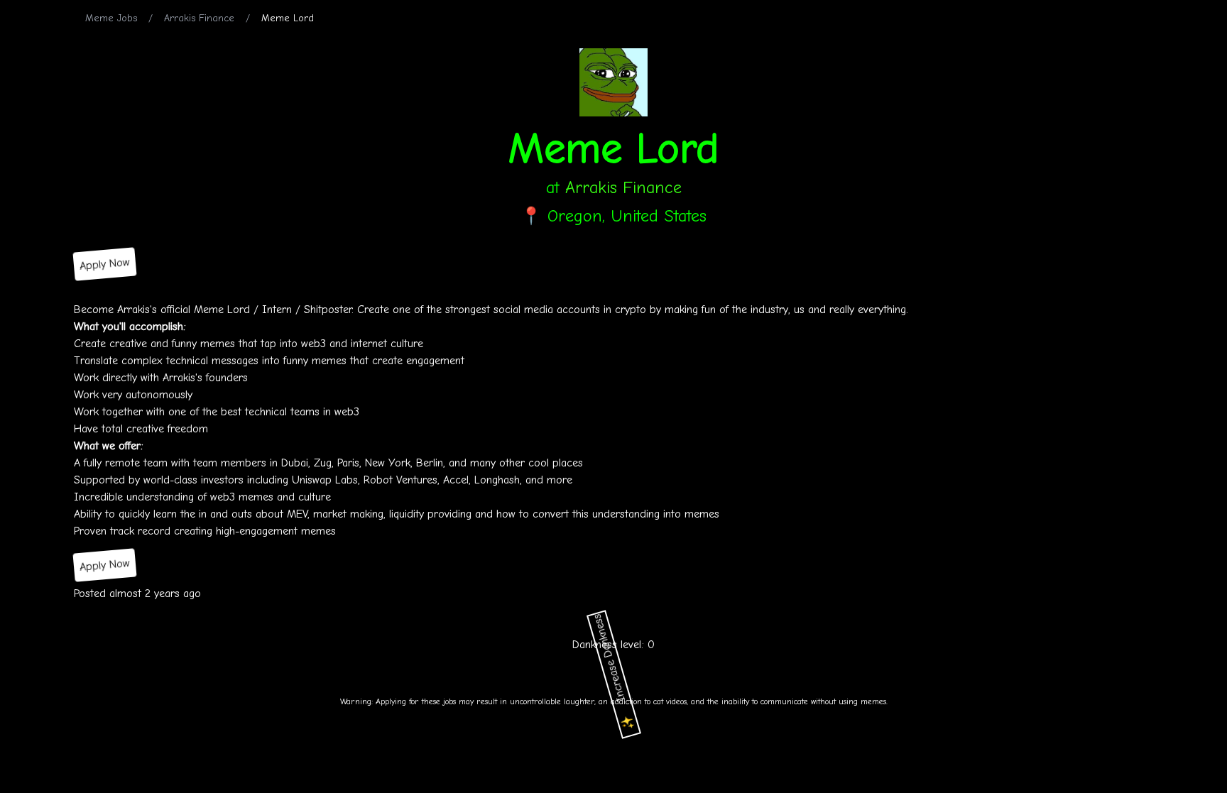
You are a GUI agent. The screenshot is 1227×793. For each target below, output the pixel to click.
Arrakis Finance (199, 18)
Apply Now (105, 264)
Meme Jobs (111, 18)
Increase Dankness (614, 672)
